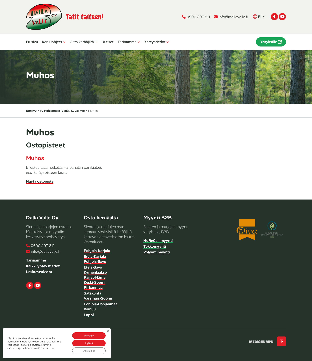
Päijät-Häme (94, 277)
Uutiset (107, 41)
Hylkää (89, 343)
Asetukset (89, 350)
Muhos (35, 158)
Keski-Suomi (94, 282)
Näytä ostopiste (39, 181)
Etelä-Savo (93, 267)
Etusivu (32, 41)
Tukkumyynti (154, 246)
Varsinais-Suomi (98, 298)
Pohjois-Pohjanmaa (100, 304)
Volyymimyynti (156, 252)
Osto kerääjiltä (82, 41)
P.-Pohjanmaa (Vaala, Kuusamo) (62, 111)
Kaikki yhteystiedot (43, 266)
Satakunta (92, 293)
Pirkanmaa (93, 287)
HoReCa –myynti (158, 240)
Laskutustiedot (39, 271)
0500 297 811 (198, 16)
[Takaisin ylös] (281, 341)
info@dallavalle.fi (233, 16)
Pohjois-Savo (95, 261)
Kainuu (90, 309)
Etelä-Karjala (95, 256)
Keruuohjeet (52, 41)
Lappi (89, 314)
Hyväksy (89, 335)
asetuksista (47, 348)
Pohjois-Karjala (97, 250)
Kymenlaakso (95, 272)
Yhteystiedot (154, 41)
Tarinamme (127, 41)
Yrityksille (268, 41)
